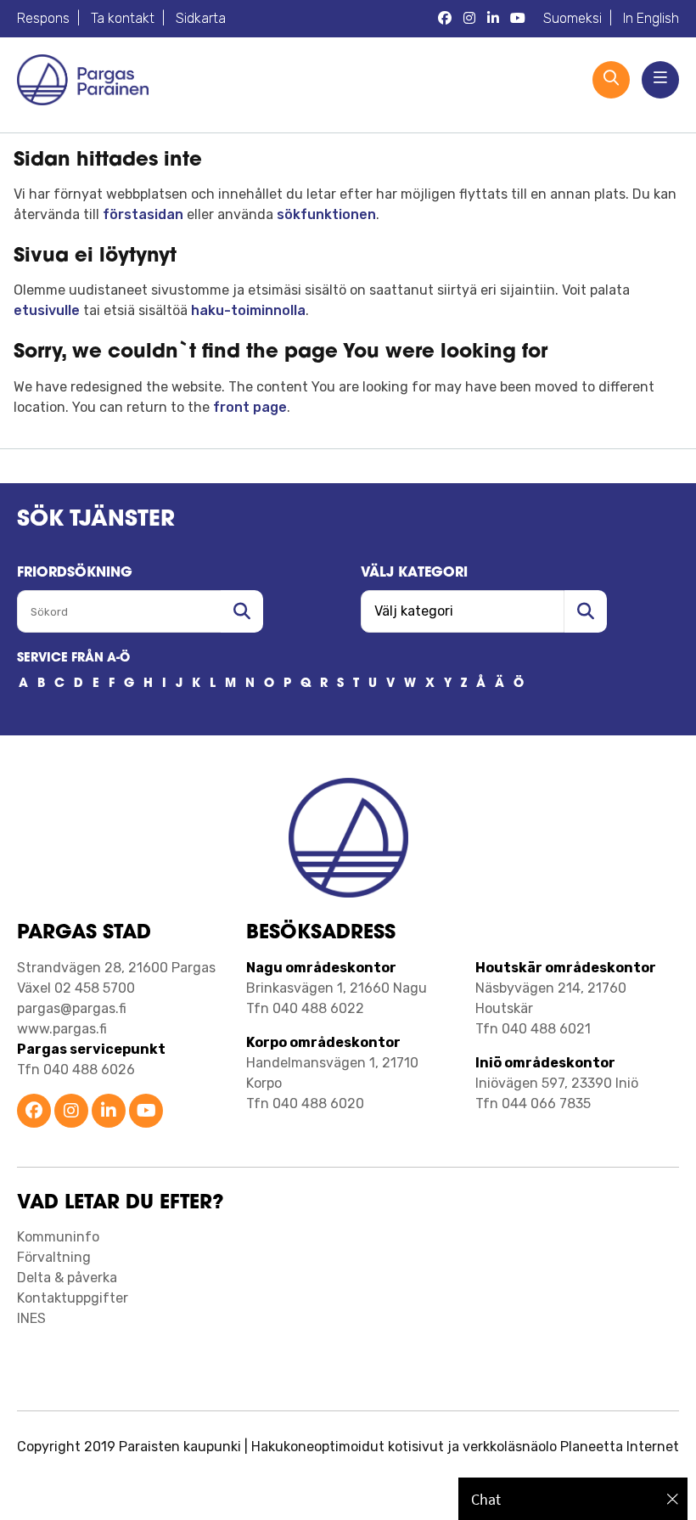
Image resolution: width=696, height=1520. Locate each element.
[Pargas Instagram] (469, 18)
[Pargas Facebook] (445, 18)
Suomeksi (572, 18)
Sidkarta (201, 18)
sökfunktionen (326, 214)
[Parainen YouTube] (146, 1112)
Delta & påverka (67, 1277)
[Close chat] (673, 1499)
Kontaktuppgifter (72, 1298)
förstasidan (143, 214)
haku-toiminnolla (248, 310)
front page (250, 407)
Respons (43, 18)
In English (651, 18)
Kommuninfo (58, 1237)
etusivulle (47, 310)
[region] (573, 1499)
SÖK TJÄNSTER (96, 520)
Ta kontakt (122, 18)
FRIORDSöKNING (74, 573)
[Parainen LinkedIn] (109, 1112)
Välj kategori (414, 573)
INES (31, 1318)
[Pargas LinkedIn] (493, 18)
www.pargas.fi (62, 1029)
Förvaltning (54, 1257)
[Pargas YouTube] (517, 18)
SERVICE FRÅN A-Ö (73, 658)
